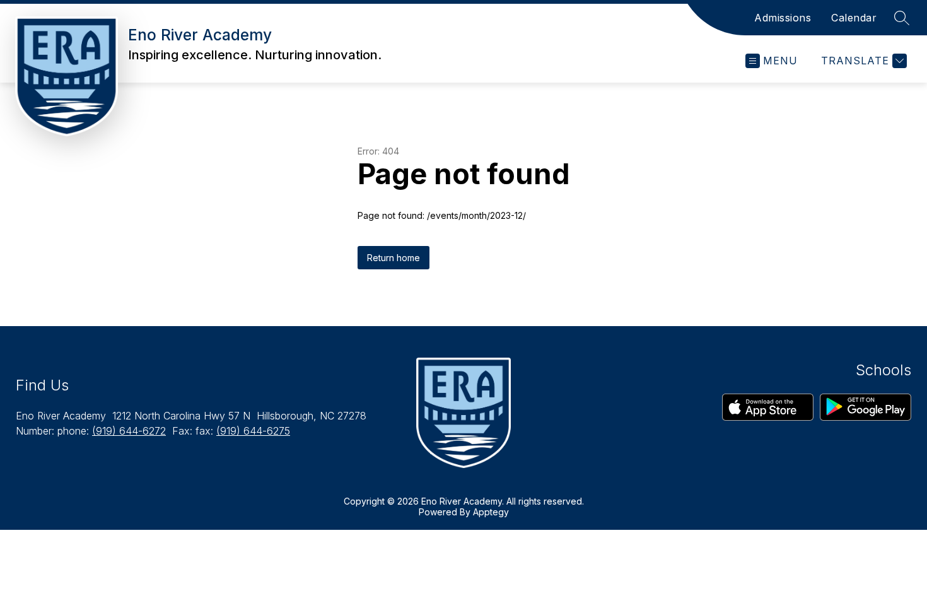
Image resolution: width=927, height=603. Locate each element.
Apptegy (491, 511)
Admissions (782, 17)
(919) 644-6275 (253, 430)
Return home (393, 257)
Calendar (854, 17)
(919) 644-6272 (129, 430)
